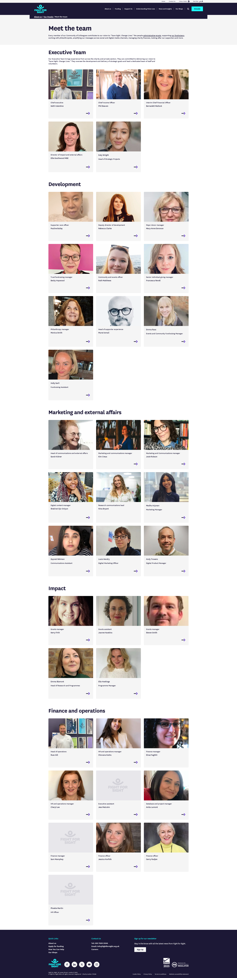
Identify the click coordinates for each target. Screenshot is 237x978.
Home (163, 1)
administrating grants (152, 35)
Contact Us (172, 1)
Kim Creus (102, 456)
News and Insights (165, 9)
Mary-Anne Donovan (154, 228)
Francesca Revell (153, 280)
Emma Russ (151, 329)
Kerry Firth (55, 632)
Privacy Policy (148, 974)
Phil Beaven (103, 106)
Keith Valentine (57, 106)
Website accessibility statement (179, 974)
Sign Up (140, 949)
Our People (48, 17)
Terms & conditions (160, 974)
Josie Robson (151, 456)
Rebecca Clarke (105, 228)
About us (108, 9)
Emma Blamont (57, 681)
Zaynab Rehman (58, 559)
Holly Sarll (55, 383)
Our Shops (179, 9)
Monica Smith (56, 332)
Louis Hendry (104, 559)
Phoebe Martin (57, 908)
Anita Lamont (152, 807)
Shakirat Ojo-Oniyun (59, 508)
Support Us (128, 9)
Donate (197, 9)
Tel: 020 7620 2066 (99, 943)
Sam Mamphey (57, 859)
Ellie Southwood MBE (60, 158)
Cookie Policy (137, 974)
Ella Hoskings (104, 681)
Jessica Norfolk (104, 859)
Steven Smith (151, 632)
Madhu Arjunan (152, 505)
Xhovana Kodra (104, 755)
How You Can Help (56, 949)
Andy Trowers (152, 559)
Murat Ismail (103, 332)
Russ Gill (54, 755)
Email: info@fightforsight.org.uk (105, 946)
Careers (94, 949)
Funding (118, 9)
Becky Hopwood (58, 280)
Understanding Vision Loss (145, 9)
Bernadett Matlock (154, 106)
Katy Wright (103, 155)
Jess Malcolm (104, 807)
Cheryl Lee (55, 807)
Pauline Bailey (57, 228)
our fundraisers (178, 35)
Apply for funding (56, 946)
